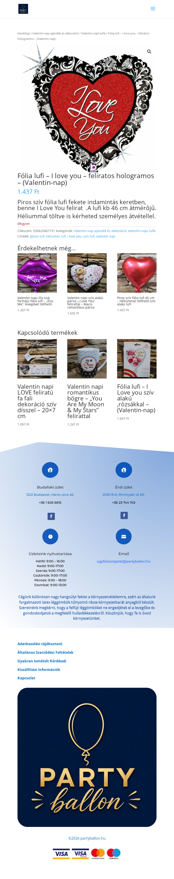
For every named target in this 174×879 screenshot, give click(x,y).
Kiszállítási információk (38, 669)
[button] (149, 52)
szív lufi (88, 236)
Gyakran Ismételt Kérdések (41, 661)
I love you (74, 236)
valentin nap (105, 236)
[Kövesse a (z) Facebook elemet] (51, 516)
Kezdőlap (23, 33)
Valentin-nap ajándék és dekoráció (55, 33)
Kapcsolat (26, 677)
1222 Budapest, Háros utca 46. (50, 495)
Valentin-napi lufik (93, 33)
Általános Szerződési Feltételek (45, 652)
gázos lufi (37, 236)
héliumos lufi (56, 236)
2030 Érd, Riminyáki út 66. (124, 495)
